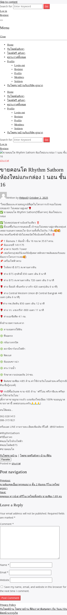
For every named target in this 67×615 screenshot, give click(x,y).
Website (4, 580)
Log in (3, 11)
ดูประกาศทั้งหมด (16, 57)
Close (3, 36)
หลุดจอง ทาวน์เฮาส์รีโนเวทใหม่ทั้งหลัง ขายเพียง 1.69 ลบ (31, 494)
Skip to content (9, 2)
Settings (18, 81)
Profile (10, 61)
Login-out (19, 65)
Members (19, 77)
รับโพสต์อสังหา (15, 49)
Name (4, 565)
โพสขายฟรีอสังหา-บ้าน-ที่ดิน (35, 455)
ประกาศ (4, 160)
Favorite (5, 459)
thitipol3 (24, 197)
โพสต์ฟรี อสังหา (16, 53)
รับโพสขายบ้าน (8, 455)
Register (4, 15)
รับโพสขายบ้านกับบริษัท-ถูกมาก (25, 85)
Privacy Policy (8, 604)
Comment (7, 524)
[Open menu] (1, 20)
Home (10, 44)
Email (4, 572)
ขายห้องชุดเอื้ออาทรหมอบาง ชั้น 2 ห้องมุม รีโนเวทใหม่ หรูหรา (29, 484)
